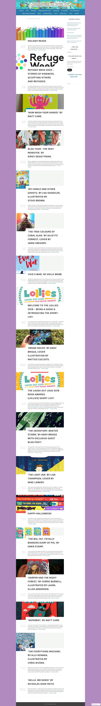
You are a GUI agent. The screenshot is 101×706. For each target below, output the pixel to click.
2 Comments (24, 122)
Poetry (55, 13)
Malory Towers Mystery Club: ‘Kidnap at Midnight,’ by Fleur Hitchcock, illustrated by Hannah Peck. (74, 24)
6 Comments (24, 552)
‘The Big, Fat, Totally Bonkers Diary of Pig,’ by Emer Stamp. (43, 543)
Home (27, 10)
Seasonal (77, 13)
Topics (70, 13)
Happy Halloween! (40, 513)
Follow (69, 69)
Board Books (56, 10)
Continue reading (41, 49)
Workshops (33, 10)
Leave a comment (23, 47)
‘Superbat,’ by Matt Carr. (44, 620)
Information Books (47, 13)
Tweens (39, 13)
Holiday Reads (37, 40)
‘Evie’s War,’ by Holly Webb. (45, 274)
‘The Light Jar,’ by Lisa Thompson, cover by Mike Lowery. (42, 478)
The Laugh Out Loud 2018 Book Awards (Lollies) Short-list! (43, 394)
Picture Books (64, 10)
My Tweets (69, 52)
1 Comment (24, 87)
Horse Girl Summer (70, 32)
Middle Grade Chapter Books (28, 13)
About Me (21, 10)
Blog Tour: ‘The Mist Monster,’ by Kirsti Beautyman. (41, 153)
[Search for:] (74, 83)
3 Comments (24, 249)
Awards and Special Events (45, 10)
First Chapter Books (74, 10)
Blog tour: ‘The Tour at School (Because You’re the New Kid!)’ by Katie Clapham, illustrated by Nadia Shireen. (74, 37)
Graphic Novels (63, 13)
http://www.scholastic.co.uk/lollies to (36, 407)
